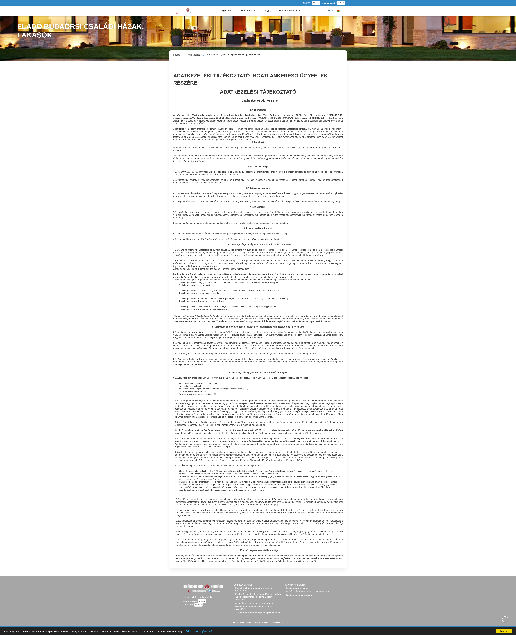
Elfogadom (504, 630)
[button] (226, 11)
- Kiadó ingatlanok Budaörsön (299, 595)
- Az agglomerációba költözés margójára (254, 603)
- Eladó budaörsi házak (296, 588)
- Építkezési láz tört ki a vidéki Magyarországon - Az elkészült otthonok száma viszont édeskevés (258, 597)
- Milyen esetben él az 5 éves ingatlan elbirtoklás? (253, 608)
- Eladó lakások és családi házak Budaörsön (307, 591)
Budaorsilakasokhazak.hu (198, 597)
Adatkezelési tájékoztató (199, 631)
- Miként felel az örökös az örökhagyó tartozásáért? (253, 589)
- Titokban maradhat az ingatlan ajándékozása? (257, 612)
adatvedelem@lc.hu (281, 433)
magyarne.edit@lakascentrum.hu (275, 118)
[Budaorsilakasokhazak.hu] (185, 11)
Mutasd (316, 3)
